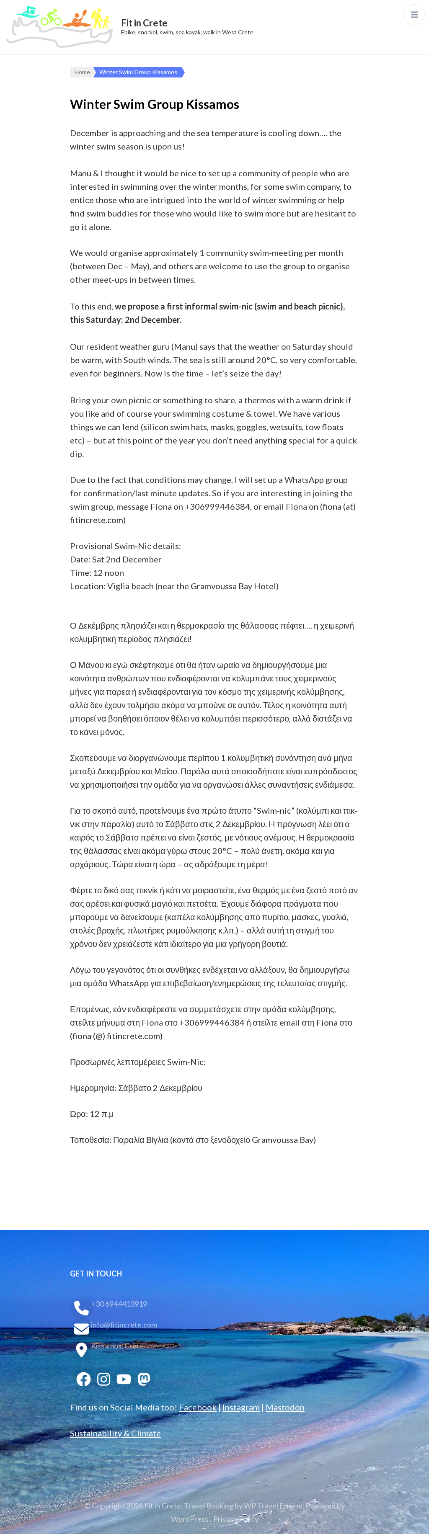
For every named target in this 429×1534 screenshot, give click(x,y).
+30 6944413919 (119, 1303)
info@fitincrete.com (124, 1324)
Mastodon (285, 1407)
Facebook (198, 1407)
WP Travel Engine (273, 1505)
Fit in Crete (144, 22)
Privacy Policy (235, 1519)
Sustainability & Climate (115, 1433)
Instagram (241, 1407)
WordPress (189, 1519)
